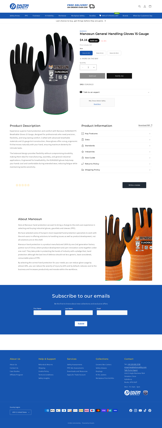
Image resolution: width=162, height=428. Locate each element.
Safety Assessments (74, 364)
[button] (139, 6)
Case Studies (15, 371)
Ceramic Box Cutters (103, 364)
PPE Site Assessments (75, 368)
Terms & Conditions (46, 375)
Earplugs (99, 371)
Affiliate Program (16, 375)
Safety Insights (44, 378)
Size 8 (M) (87, 53)
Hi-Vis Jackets (101, 375)
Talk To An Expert (131, 370)
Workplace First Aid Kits (105, 378)
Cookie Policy (44, 371)
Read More (97, 104)
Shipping (42, 368)
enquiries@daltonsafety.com (135, 367)
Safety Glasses (101, 368)
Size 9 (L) (101, 53)
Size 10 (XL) (115, 53)
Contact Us (14, 368)
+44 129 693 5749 (133, 364)
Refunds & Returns (46, 364)
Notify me (119, 76)
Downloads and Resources (77, 371)
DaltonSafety (77, 423)
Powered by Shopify (88, 423)
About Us (13, 364)
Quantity (83, 63)
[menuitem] (15, 16)
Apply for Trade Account (76, 375)
